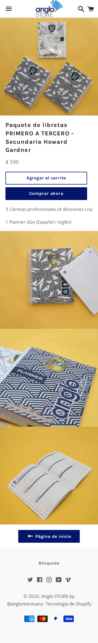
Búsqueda (49, 563)
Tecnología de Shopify (68, 604)
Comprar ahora (46, 193)
